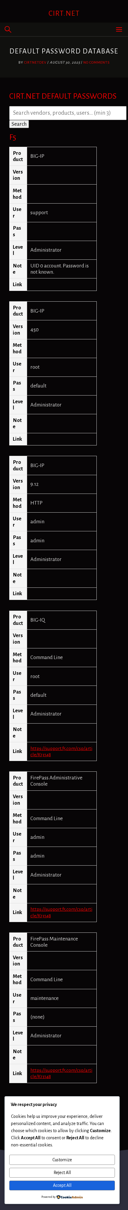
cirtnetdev (35, 62)
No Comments (96, 62)
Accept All (62, 1185)
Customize (62, 1159)
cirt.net (64, 13)
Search (19, 124)
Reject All (62, 1172)
